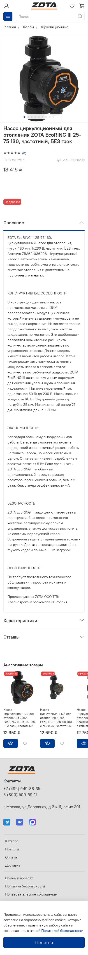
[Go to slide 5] (39, 117)
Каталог (11, 841)
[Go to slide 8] (50, 117)
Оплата (11, 857)
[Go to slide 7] (46, 117)
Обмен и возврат (19, 878)
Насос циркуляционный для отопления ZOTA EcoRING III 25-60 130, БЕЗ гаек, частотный (19, 718)
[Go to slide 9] (53, 117)
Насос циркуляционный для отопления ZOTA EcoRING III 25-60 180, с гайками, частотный (56, 718)
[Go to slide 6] (43, 117)
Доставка (12, 865)
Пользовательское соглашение (31, 894)
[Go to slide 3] (32, 117)
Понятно (44, 942)
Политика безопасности (25, 886)
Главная (9, 27)
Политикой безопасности (62, 930)
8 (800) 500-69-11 (20, 794)
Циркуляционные (53, 27)
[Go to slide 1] (24, 117)
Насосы (27, 27)
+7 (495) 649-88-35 (21, 788)
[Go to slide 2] (28, 117)
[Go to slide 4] (35, 117)
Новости (12, 849)
